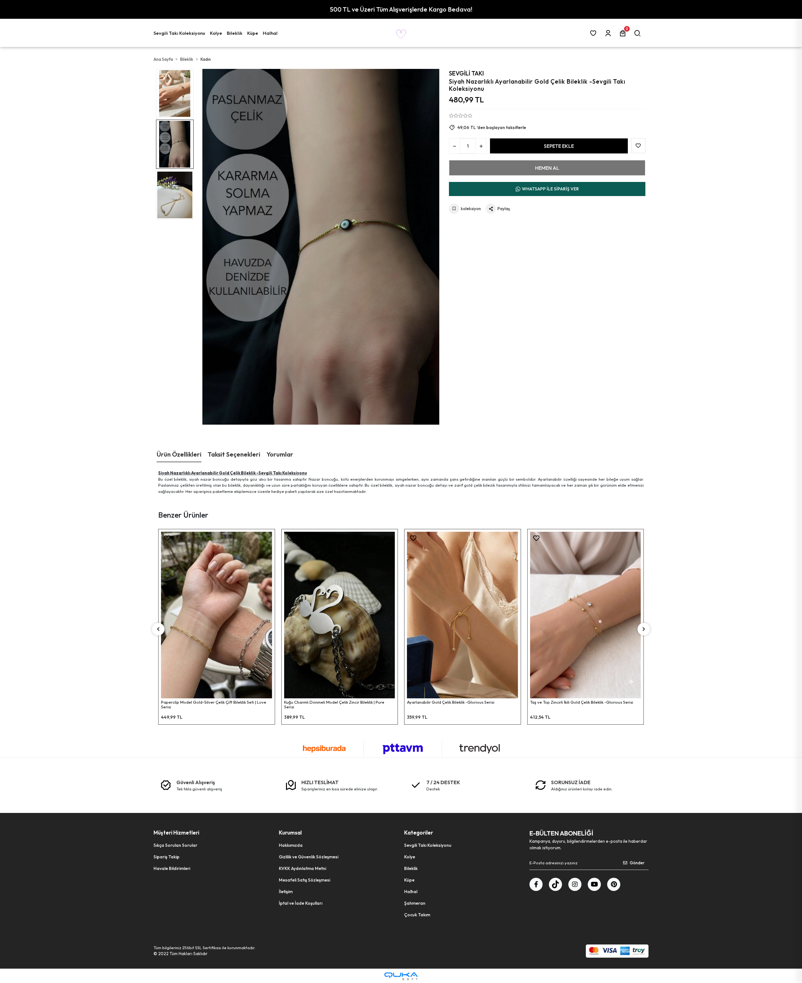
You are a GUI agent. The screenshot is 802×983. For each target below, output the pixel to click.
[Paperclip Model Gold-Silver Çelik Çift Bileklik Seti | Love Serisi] (216, 615)
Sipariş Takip (167, 857)
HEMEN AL (547, 168)
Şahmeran (414, 903)
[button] (180, 33)
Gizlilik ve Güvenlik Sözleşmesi (308, 857)
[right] (643, 629)
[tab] (179, 454)
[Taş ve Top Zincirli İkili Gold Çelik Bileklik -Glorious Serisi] (585, 615)
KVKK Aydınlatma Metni (302, 868)
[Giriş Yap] (609, 33)
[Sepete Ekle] (273, 556)
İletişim (286, 891)
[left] (158, 629)
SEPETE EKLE (559, 146)
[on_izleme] (273, 540)
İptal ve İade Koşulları (300, 903)
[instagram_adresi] (574, 884)
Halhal (410, 891)
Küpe (409, 880)
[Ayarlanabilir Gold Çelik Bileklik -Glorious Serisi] (462, 615)
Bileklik (411, 868)
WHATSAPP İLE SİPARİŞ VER (550, 189)
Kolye (409, 857)
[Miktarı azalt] (454, 146)
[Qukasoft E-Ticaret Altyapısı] (401, 976)
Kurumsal (290, 832)
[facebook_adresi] (536, 884)
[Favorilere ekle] (167, 538)
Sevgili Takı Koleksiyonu (427, 845)
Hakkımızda (291, 845)
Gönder (637, 862)
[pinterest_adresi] (613, 884)
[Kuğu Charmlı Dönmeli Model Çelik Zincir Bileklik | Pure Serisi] (339, 615)
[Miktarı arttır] (481, 146)
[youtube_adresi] (594, 884)
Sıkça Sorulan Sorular (175, 845)
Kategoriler (418, 832)
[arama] (638, 33)
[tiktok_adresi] (555, 884)
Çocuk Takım (417, 915)
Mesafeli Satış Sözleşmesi (304, 880)
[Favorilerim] (594, 33)
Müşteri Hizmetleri (176, 832)
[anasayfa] (401, 33)
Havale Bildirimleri (172, 868)
